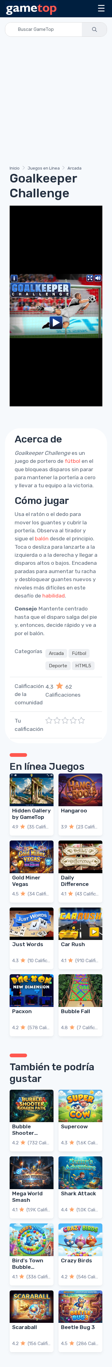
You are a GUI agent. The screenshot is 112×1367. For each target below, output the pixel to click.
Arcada (75, 168)
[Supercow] (80, 1106)
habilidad (53, 596)
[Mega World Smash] (32, 1172)
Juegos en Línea (44, 168)
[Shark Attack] (80, 1172)
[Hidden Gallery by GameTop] (32, 790)
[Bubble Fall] (80, 990)
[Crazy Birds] (80, 1239)
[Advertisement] (56, 102)
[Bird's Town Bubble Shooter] (32, 1239)
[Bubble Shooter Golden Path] (32, 1106)
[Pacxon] (32, 990)
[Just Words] (32, 924)
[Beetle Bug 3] (80, 1306)
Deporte (58, 666)
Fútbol (79, 653)
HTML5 (83, 666)
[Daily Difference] (80, 857)
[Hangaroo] (80, 790)
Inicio (15, 168)
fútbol (72, 461)
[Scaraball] (32, 1306)
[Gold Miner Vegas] (32, 857)
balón (42, 538)
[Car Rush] (80, 924)
